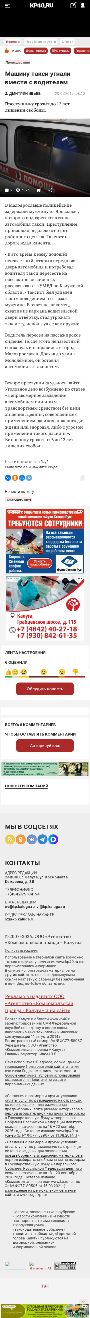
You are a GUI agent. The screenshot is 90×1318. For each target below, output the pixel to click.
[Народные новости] (73, 5)
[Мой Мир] (22, 478)
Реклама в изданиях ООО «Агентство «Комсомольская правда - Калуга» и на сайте (39, 1004)
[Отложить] (38, 190)
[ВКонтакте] (8, 478)
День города (36, 51)
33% (75, 672)
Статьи (67, 42)
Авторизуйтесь (45, 745)
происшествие (19, 499)
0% (8, 672)
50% (43, 672)
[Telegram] (29, 478)
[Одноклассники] (15, 478)
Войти (82, 5)
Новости (13, 42)
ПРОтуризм (61, 51)
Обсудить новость (45, 688)
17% (23, 672)
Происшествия (18, 62)
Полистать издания (21, 950)
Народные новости (41, 42)
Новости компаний (26, 786)
